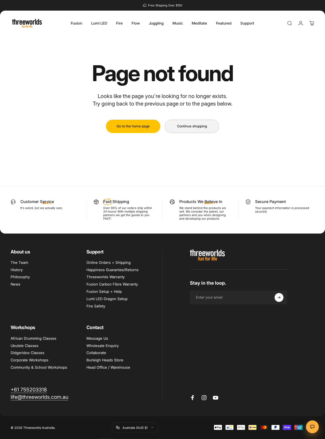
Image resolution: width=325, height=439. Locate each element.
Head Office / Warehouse (108, 367)
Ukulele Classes (24, 345)
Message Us (97, 338)
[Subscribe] (279, 297)
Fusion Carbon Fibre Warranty (112, 284)
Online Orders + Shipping (108, 262)
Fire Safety (95, 306)
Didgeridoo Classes (27, 353)
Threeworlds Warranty (105, 277)
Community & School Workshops (39, 367)
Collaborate (96, 353)
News (15, 284)
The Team (19, 262)
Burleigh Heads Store (104, 360)
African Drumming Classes (33, 338)
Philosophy (20, 277)
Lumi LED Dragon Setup (107, 299)
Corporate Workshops (29, 360)
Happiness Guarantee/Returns (112, 270)
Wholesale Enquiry (102, 345)
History (17, 270)
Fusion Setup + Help (104, 291)
